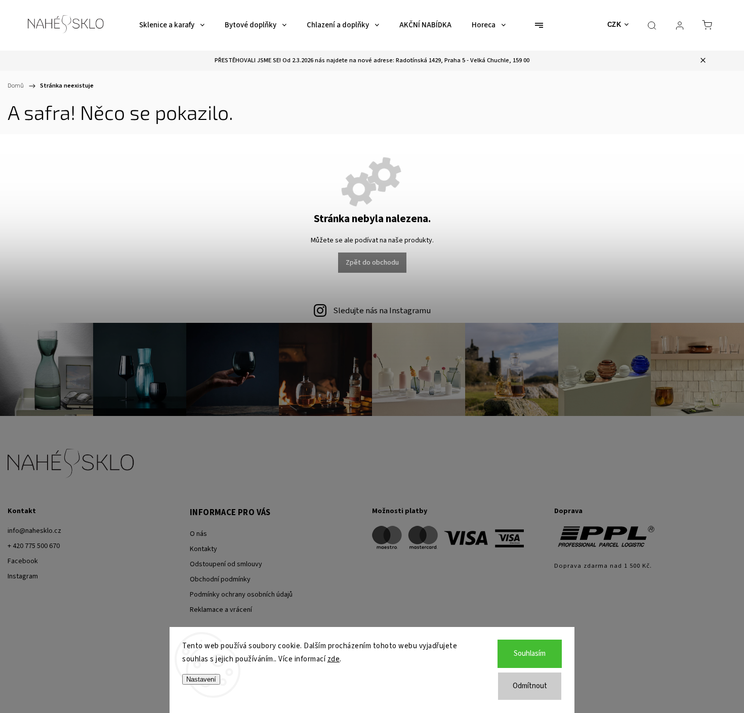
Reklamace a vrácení (221, 610)
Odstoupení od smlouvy (226, 564)
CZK (614, 24)
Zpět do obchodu (372, 263)
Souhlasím (530, 653)
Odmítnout (530, 686)
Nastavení (201, 679)
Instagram (23, 576)
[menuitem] (171, 25)
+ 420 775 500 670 (34, 546)
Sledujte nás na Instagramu (382, 311)
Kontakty (203, 549)
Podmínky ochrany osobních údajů (241, 595)
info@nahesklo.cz (34, 531)
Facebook (23, 561)
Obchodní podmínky (220, 579)
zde (333, 659)
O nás (198, 534)
